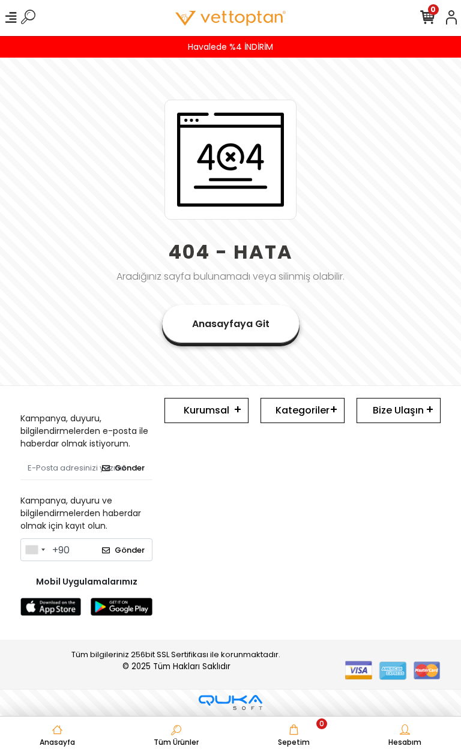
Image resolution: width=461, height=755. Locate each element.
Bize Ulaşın (398, 410)
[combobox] (35, 550)
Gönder (130, 468)
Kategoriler (303, 410)
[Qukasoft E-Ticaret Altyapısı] (230, 702)
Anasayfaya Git (231, 324)
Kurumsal (206, 410)
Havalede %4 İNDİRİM (230, 47)
